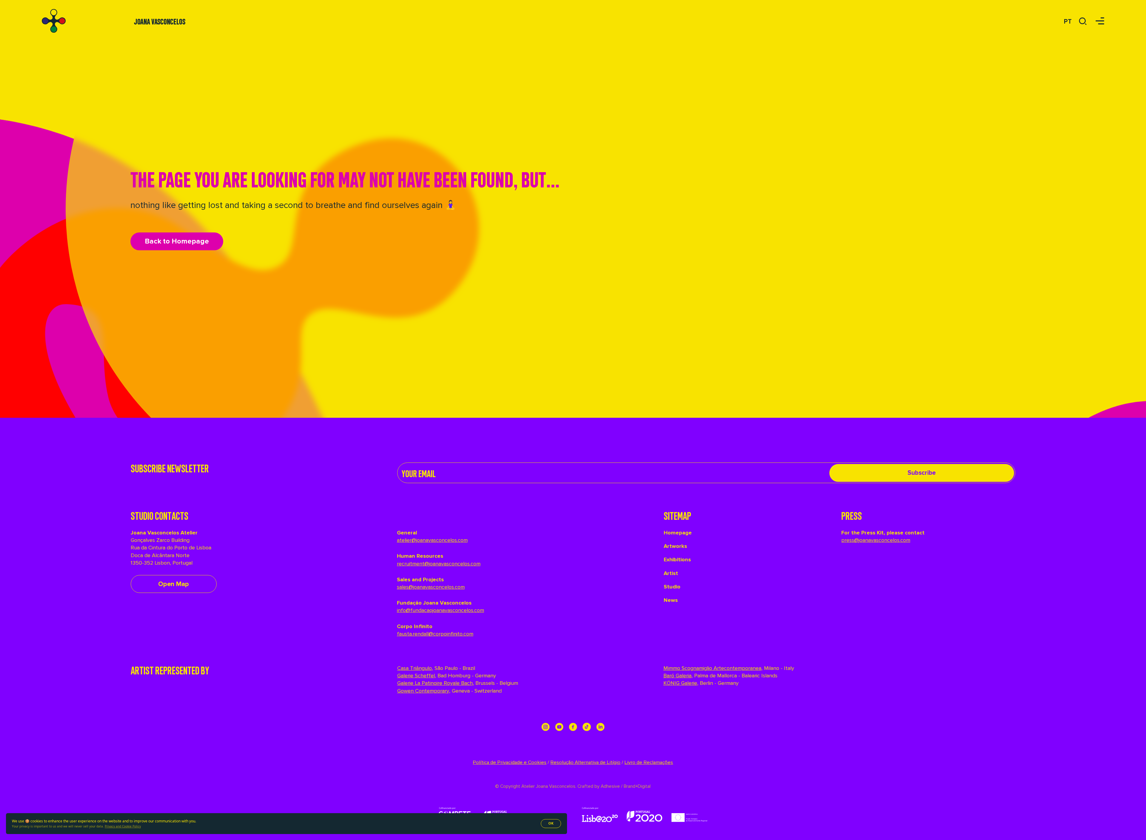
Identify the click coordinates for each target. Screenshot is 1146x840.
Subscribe (922, 473)
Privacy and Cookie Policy (123, 826)
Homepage (678, 532)
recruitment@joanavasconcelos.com (438, 563)
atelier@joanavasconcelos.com (432, 540)
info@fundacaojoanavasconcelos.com (440, 610)
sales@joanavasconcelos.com (431, 587)
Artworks (675, 546)
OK (551, 823)
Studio (672, 586)
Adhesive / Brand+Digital (625, 786)
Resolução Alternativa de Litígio (585, 762)
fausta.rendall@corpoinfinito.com (435, 634)
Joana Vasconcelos (159, 21)
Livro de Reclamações (648, 762)
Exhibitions (677, 559)
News (671, 600)
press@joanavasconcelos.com (875, 540)
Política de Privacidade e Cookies (509, 762)
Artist (671, 573)
